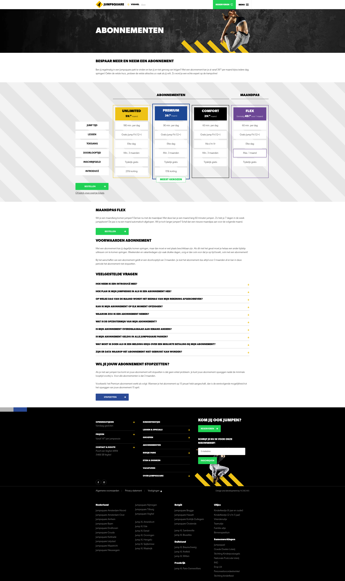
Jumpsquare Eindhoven (107, 528)
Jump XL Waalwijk (143, 548)
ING (216, 563)
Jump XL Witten (182, 556)
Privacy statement (133, 491)
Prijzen (100, 434)
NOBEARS (244, 491)
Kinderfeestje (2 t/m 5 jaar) (227, 515)
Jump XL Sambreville (184, 531)
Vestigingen (153, 491)
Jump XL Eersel (142, 531)
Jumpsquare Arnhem (105, 519)
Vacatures (149, 468)
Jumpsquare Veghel (144, 514)
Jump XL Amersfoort (144, 522)
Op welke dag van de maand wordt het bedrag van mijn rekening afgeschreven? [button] (149, 299)
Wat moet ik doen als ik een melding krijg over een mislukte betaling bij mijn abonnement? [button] (155, 344)
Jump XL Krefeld (182, 552)
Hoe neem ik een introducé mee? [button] (116, 284)
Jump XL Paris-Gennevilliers (188, 569)
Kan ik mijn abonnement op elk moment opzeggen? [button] (129, 307)
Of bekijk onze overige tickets (89, 193)
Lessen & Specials (153, 430)
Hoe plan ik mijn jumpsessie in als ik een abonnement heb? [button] (133, 291)
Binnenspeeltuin (222, 533)
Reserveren (222, 5)
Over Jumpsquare (153, 476)
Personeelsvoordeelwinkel (227, 571)
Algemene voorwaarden (107, 491)
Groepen (148, 437)
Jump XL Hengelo (143, 540)
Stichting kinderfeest (224, 576)
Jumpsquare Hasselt (184, 515)
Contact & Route (105, 447)
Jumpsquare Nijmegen (146, 505)
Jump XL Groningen (144, 535)
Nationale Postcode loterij (226, 558)
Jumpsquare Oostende (185, 524)
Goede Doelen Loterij (224, 549)
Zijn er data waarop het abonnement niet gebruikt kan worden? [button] (139, 352)
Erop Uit (218, 567)
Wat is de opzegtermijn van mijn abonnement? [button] (126, 322)
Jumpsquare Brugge (184, 510)
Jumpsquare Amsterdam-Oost (110, 515)
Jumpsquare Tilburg (144, 509)
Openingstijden (105, 422)
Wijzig (143, 5)
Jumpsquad (219, 545)
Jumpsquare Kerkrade (106, 537)
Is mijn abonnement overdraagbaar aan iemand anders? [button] (134, 329)
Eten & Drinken (151, 460)
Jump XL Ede (141, 526)
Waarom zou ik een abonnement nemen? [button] (122, 314)
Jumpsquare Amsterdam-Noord (111, 510)
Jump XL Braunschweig (185, 547)
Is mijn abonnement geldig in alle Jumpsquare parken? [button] (132, 337)
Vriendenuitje (220, 519)
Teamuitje (218, 524)
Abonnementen (152, 445)
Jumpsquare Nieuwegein (108, 550)
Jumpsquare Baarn (104, 524)
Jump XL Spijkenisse (144, 544)
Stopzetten (110, 397)
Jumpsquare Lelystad (105, 541)
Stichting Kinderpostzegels (227, 554)
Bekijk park (149, 453)
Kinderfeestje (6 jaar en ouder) (228, 510)
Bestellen (90, 186)
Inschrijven (207, 461)
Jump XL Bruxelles (183, 535)
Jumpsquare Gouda (105, 533)
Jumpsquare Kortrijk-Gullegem (189, 519)
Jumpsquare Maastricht (107, 546)
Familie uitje (220, 528)
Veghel (135, 5)
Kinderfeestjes (151, 422)
